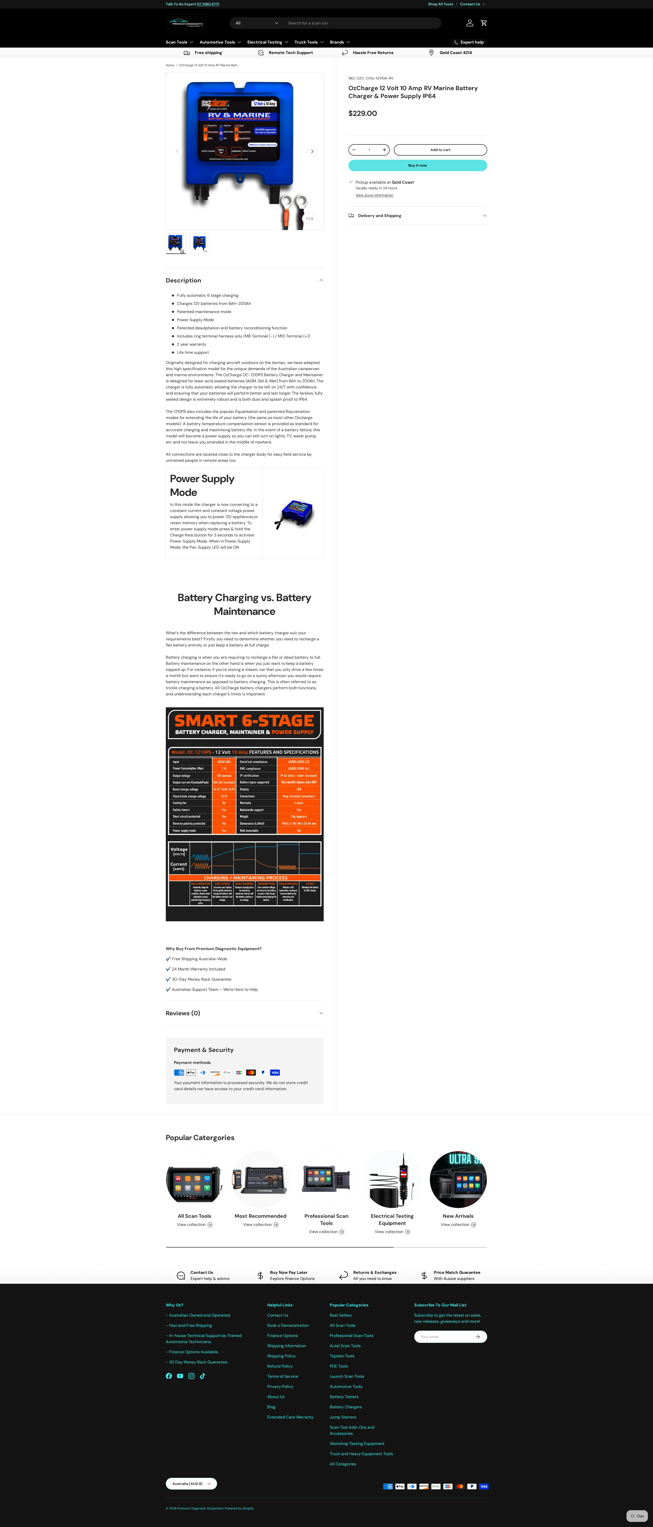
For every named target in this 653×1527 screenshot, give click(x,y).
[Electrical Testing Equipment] (392, 1179)
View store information (374, 195)
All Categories (343, 1464)
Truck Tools (306, 42)
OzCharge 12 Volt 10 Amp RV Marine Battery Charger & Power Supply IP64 (209, 65)
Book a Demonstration (288, 1325)
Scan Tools (176, 42)
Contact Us (470, 4)
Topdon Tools (342, 1356)
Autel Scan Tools (345, 1345)
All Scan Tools (194, 1216)
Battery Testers (344, 1396)
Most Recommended (260, 1216)
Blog (271, 1407)
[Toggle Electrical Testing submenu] (286, 42)
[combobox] (335, 23)
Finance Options (282, 1335)
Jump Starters (343, 1417)
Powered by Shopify (239, 1508)
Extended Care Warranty (290, 1417)
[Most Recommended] (260, 1179)
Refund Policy (280, 1366)
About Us (276, 1396)
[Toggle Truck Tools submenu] (322, 42)
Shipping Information (286, 1345)
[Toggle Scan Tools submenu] (192, 42)
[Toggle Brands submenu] (348, 42)
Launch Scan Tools (347, 1376)
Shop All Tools (440, 4)
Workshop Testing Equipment (357, 1443)
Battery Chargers (346, 1407)
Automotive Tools (217, 42)
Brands (337, 42)
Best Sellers (341, 1315)
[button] (484, 23)
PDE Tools (339, 1366)
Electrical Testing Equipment (392, 1219)
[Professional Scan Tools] (326, 1179)
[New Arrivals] (458, 1179)
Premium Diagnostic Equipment (200, 1508)
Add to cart (440, 149)
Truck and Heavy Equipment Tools (361, 1453)
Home (170, 65)
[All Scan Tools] (194, 1179)
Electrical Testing (264, 42)
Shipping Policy (281, 1356)
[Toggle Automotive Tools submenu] (239, 42)
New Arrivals (458, 1216)
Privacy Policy (280, 1386)
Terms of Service (282, 1376)
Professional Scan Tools (326, 1219)
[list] (244, 151)
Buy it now (417, 165)
